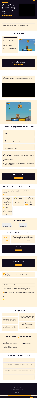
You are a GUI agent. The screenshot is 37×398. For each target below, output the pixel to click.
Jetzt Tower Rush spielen (7, 15)
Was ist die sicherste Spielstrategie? (23, 226)
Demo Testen (4, 17)
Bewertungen (18, 387)
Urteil (20, 387)
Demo (14, 387)
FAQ (16, 387)
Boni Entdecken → (18, 64)
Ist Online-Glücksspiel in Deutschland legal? (7, 226)
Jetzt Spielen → (18, 250)
